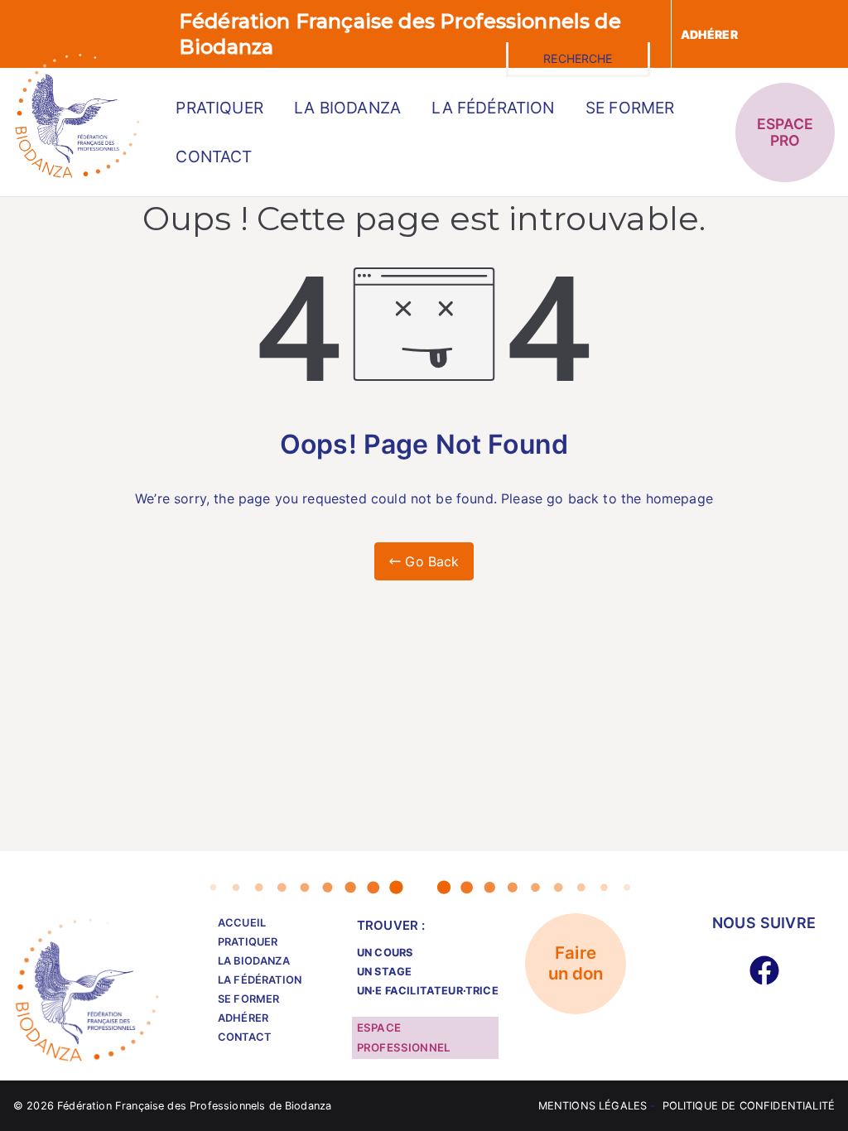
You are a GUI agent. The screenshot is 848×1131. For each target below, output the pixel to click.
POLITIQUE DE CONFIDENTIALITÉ (748, 1106)
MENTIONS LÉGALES (593, 1106)
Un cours (384, 952)
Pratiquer (219, 108)
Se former (629, 108)
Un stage (384, 971)
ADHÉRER (709, 34)
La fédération (492, 108)
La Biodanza (347, 108)
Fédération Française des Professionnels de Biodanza (194, 1106)
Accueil (242, 923)
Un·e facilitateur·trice (428, 990)
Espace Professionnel (403, 1037)
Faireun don (576, 963)
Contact (214, 156)
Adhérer (243, 1018)
